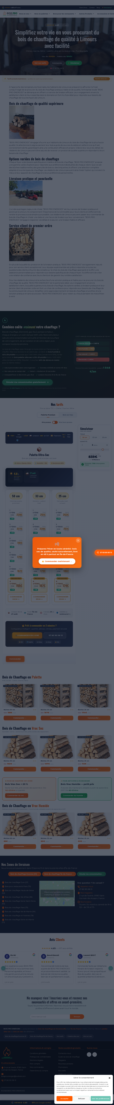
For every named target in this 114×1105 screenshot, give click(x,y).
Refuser (81, 1099)
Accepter (64, 1099)
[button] (109, 1078)
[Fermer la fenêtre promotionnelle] (78, 540)
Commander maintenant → (58, 561)
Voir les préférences (100, 1099)
